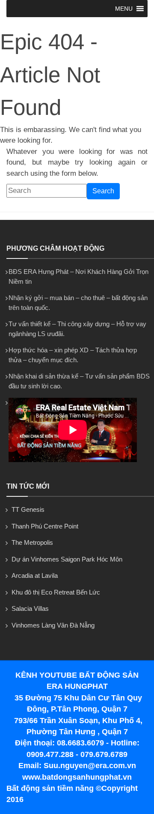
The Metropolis (32, 542)
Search (103, 191)
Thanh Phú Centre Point (45, 526)
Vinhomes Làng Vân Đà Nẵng (53, 625)
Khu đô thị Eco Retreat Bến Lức (56, 592)
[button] (124, 8)
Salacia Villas (30, 608)
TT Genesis (28, 509)
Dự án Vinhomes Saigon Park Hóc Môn (67, 559)
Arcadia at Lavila (35, 575)
